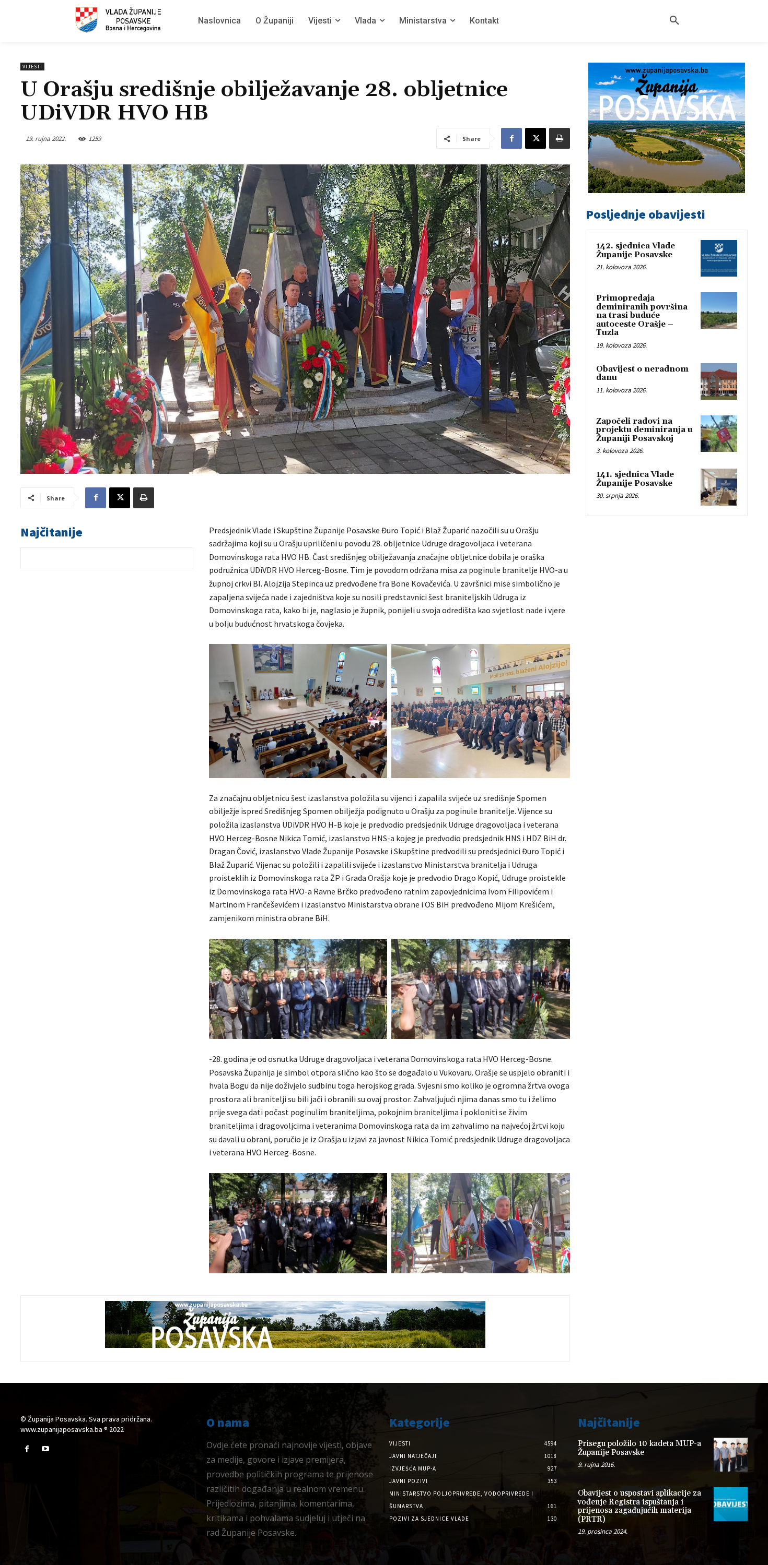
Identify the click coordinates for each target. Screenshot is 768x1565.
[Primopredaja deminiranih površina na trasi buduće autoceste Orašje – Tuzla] (719, 310)
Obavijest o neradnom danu (642, 373)
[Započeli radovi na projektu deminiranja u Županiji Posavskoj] (719, 433)
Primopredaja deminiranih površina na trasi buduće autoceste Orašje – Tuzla (642, 315)
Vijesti (32, 66)
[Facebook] (511, 138)
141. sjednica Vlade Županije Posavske (635, 479)
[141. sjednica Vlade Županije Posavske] (719, 487)
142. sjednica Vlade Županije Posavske (635, 250)
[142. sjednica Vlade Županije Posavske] (719, 258)
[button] (674, 21)
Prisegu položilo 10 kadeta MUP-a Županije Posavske (639, 1448)
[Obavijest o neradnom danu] (719, 381)
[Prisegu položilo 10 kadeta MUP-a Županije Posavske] (731, 1455)
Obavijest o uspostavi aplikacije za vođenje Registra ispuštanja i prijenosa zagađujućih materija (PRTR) (639, 1506)
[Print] (559, 138)
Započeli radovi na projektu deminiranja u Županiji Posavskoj (644, 430)
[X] (535, 138)
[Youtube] (45, 1448)
